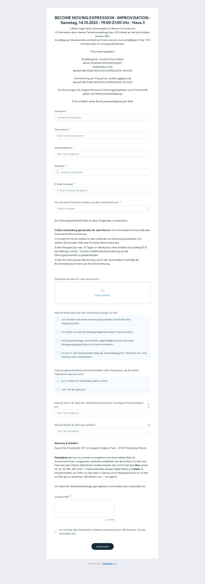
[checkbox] (102, 322)
